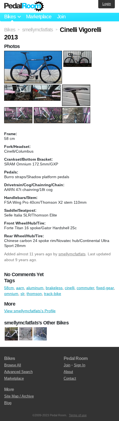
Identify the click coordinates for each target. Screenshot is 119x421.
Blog (7, 403)
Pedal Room (24, 6)
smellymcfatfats (72, 254)
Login (106, 4)
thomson (34, 293)
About (68, 372)
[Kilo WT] (40, 334)
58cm (9, 288)
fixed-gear (105, 288)
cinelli (69, 288)
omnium (11, 293)
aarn (20, 288)
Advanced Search (18, 372)
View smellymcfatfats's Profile (30, 311)
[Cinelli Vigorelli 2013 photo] (33, 53)
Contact (70, 378)
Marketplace (38, 16)
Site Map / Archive (19, 396)
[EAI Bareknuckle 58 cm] (26, 334)
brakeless (54, 288)
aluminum (34, 288)
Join (61, 16)
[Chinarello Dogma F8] (11, 334)
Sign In (79, 365)
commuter (85, 288)
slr (22, 293)
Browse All (12, 365)
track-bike (52, 293)
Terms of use (78, 415)
